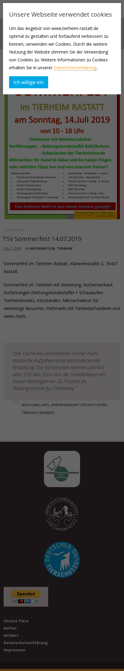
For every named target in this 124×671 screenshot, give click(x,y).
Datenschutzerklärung (75, 67)
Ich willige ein (29, 82)
